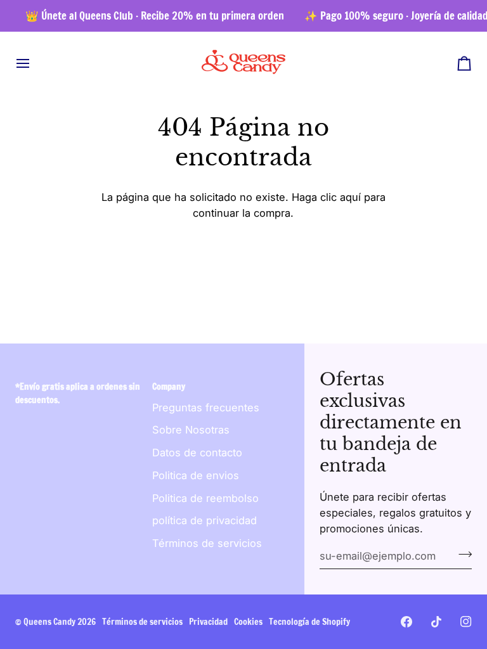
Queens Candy (49, 621)
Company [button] (168, 386)
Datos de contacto (197, 452)
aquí (350, 197)
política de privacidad (204, 520)
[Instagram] (466, 621)
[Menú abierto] (34, 63)
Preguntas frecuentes (205, 407)
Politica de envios (195, 475)
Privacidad (208, 621)
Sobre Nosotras (191, 429)
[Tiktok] (436, 621)
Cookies (248, 621)
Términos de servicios (207, 543)
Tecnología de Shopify (309, 621)
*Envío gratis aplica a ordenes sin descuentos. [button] (77, 393)
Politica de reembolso (205, 498)
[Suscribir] (461, 554)
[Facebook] (406, 621)
